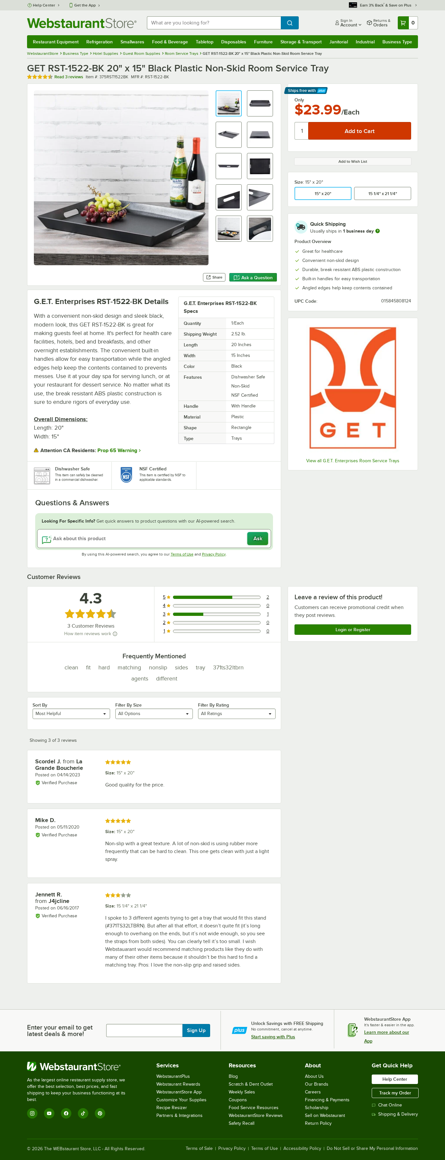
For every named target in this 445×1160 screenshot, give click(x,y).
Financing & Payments (327, 1099)
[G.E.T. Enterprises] (352, 389)
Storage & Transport (301, 41)
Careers (313, 1092)
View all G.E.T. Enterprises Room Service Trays (352, 460)
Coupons (238, 1099)
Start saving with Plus (273, 1036)
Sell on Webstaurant (325, 1115)
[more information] (377, 231)
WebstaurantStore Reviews (256, 1115)
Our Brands (316, 1084)
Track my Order (395, 1092)
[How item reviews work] (115, 634)
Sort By (40, 705)
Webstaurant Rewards (178, 1084)
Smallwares (132, 41)
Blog (233, 1076)
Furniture (263, 41)
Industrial (365, 41)
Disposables (233, 41)
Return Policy (318, 1123)
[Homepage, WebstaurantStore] (81, 23)
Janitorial (338, 41)
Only (299, 99)
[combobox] (214, 22)
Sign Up (196, 1030)
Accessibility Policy (302, 1148)
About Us (314, 1076)
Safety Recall (241, 1123)
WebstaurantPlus (173, 1076)
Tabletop (204, 41)
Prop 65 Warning (117, 450)
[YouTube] (49, 1113)
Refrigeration (99, 41)
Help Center (44, 5)
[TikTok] (83, 1113)
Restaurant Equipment (56, 41)
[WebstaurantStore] (80, 1066)
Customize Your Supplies (181, 1099)
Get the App (85, 5)
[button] (229, 103)
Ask (257, 539)
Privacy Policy (214, 554)
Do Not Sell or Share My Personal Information (372, 1148)
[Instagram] (32, 1113)
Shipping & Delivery (398, 1114)
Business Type (397, 41)
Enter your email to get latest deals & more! (60, 1030)
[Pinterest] (100, 1113)
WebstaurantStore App (179, 1092)
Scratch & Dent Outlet (251, 1084)
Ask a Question (257, 277)
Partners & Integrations (179, 1115)
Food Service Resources (254, 1107)
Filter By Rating (213, 705)
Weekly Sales (242, 1092)
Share (217, 277)
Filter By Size (128, 705)
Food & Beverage (170, 41)
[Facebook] (66, 1113)
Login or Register (353, 629)
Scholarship (316, 1107)
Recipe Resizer (171, 1107)
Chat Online (390, 1105)
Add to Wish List (352, 161)
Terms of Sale (199, 1148)
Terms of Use (182, 554)
